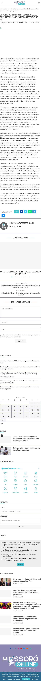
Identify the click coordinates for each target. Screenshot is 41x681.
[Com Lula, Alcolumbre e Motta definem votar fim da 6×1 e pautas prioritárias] (5, 593)
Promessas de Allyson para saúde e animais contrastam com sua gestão (26, 631)
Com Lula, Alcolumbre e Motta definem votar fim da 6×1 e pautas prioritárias (26, 593)
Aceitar (26, 679)
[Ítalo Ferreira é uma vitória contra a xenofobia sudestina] (5, 451)
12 (14, 410)
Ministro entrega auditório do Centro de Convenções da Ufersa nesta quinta (25, 619)
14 (26, 410)
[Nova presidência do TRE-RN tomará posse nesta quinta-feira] (20, 255)
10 (3, 410)
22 (32, 413)
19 (14, 413)
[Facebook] (10, 648)
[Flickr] (18, 648)
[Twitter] (13, 648)
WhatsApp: (3, 516)
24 (3, 417)
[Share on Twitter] (25, 211)
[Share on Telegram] (34, 211)
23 (38, 413)
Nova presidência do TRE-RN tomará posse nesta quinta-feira (27, 580)
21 (26, 413)
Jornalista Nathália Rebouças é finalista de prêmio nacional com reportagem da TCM (26, 439)
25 (8, 417)
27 (20, 417)
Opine (20, 564)
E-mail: (2, 508)
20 (20, 413)
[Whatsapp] (30, 648)
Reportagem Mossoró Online (18, 22)
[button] (1, 259)
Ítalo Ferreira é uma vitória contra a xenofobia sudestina (26, 449)
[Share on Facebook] (21, 211)
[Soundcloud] (27, 648)
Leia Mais (34, 679)
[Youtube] (21, 648)
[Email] (24, 648)
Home (2, 9)
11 (8, 410)
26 (14, 417)
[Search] (39, 3)
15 (32, 410)
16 (38, 410)
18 (8, 413)
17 (3, 413)
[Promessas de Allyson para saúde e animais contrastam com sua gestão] (5, 631)
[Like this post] (17, 211)
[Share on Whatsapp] (30, 211)
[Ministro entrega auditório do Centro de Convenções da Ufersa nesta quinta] (5, 619)
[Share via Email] (3, 215)
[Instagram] (15, 648)
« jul (1, 423)
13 (20, 410)
